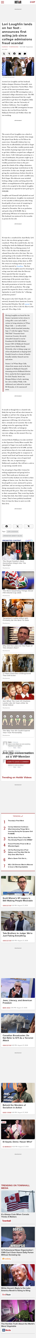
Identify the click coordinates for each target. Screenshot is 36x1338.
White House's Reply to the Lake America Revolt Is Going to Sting (15, 1289)
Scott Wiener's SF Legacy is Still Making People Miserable (18, 899)
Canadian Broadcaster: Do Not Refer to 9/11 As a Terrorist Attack (18, 1038)
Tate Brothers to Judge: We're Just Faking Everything (17, 934)
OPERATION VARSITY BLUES (12, 536)
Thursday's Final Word (16, 821)
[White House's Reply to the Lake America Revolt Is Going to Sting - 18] (18, 1275)
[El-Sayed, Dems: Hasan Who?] (18, 1129)
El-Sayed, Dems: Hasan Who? (17, 1142)
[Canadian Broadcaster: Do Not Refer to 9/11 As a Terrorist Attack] (18, 1023)
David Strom (7, 1112)
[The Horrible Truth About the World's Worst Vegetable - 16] (18, 1311)
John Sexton (7, 905)
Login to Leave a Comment (18, 762)
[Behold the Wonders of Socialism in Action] (18, 1093)
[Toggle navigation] (2, 2)
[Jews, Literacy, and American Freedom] (18, 988)
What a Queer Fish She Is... (17, 858)
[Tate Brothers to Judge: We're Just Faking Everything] (18, 921)
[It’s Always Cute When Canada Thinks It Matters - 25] (18, 1201)
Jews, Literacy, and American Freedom (17, 1001)
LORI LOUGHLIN (12, 531)
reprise (27, 304)
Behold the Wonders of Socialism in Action (14, 1106)
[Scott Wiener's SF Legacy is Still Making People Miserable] (18, 886)
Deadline (20, 266)
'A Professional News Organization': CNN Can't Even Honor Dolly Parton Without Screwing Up (17, 1252)
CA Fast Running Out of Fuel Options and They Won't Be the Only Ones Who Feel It (19, 852)
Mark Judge (6, 1008)
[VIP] (32, 2)
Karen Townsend (10, 47)
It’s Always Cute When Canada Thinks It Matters (15, 1215)
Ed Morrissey (7, 1147)
